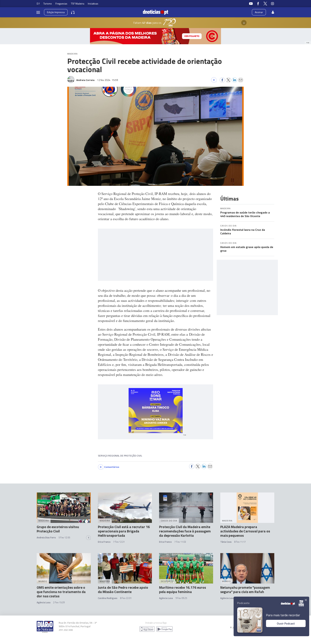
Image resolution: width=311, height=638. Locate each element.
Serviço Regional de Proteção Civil (120, 455)
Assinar (259, 12)
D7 (38, 3)
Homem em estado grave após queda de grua (246, 249)
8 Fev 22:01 (126, 598)
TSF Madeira (77, 3)
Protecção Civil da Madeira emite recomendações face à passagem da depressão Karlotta (185, 531)
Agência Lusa (43, 602)
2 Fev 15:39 (59, 602)
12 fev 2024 (107, 80)
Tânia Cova (225, 542)
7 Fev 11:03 (180, 542)
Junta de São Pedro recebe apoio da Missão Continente (123, 589)
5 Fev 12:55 (64, 537)
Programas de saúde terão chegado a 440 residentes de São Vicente (245, 214)
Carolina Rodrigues (107, 598)
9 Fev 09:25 (181, 598)
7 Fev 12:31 (119, 542)
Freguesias (61, 3)
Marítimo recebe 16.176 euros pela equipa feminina (182, 589)
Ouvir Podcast (286, 623)
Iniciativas (93, 3)
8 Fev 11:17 (240, 542)
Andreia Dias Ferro (46, 537)
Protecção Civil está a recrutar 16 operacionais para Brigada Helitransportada (124, 531)
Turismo (47, 3)
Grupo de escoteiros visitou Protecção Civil (58, 529)
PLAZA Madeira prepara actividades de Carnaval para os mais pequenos (245, 531)
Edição (56, 12)
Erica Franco (104, 542)
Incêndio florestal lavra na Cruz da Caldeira (242, 231)
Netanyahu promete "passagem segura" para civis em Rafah (245, 589)
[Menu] (38, 12)
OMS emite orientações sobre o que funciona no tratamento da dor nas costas (61, 592)
